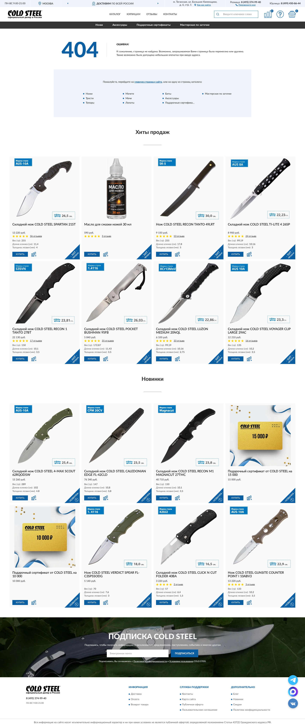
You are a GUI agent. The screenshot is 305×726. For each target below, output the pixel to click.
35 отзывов (108, 341)
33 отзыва (179, 341)
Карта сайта (189, 699)
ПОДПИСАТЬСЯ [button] (184, 653)
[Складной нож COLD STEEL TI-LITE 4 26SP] (260, 188)
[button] (246, 5)
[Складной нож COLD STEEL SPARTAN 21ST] (44, 188)
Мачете (129, 94)
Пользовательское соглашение (199, 710)
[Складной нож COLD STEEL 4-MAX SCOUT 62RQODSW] (44, 435)
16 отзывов (251, 341)
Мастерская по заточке (195, 25)
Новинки (238, 699)
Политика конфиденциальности (251, 710)
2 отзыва (178, 584)
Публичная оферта (192, 704)
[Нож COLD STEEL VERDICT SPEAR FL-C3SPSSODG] (116, 537)
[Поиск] (217, 14)
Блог (236, 694)
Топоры (90, 103)
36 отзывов (36, 236)
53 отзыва (179, 236)
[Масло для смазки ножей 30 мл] (116, 188)
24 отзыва (251, 236)
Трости (90, 98)
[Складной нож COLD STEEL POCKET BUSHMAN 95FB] (116, 293)
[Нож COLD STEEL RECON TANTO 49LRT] (188, 188)
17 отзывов (36, 341)
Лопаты (129, 103)
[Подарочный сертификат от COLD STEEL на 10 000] (44, 537)
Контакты (170, 14)
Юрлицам (133, 14)
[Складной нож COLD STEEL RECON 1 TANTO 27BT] (44, 293)
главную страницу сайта (148, 82)
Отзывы (151, 14)
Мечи (128, 98)
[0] (292, 14)
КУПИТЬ (20, 254)
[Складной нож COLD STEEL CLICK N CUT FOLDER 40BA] (188, 537)
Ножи (99, 25)
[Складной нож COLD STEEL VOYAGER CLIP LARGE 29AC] (260, 293)
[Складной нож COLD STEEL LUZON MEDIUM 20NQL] (188, 293)
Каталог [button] (115, 14)
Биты (168, 94)
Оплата (135, 699)
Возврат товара (139, 704)
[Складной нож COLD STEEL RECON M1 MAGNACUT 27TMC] (188, 435)
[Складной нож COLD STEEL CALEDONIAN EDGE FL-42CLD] (116, 435)
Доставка (136, 694)
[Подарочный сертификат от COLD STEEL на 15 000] (260, 435)
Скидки (237, 704)
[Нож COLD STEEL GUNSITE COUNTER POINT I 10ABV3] (260, 537)
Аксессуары (119, 25)
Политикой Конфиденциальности (150, 661)
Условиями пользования (181, 661)
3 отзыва (106, 236)
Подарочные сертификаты (154, 25)
